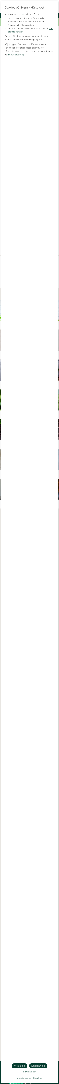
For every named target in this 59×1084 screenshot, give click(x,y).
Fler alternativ (29, 1071)
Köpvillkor (37, 1078)
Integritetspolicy (16, 54)
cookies (20, 14)
